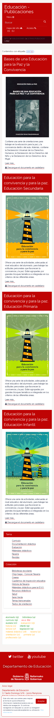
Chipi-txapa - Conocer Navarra (26, 574)
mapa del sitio (13, 28)
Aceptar (41, 701)
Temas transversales (21, 601)
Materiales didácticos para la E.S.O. (28, 587)
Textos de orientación (22, 604)
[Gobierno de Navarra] (27, 676)
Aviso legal (7, 686)
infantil (25, 626)
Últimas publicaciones (37, 39)
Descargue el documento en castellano (25, 167)
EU (13, 31)
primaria (29, 634)
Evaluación (17, 547)
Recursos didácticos (21, 591)
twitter (17, 656)
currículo (12, 620)
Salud (14, 594)
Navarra (15, 554)
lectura (11, 629)
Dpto (6, 39)
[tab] (27, 534)
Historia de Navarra (20, 584)
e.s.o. (26, 620)
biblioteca (28, 617)
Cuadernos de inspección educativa (28, 581)
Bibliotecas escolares (22, 571)
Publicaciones (17, 39)
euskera (11, 623)
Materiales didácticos (22, 551)
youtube (38, 656)
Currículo (16, 541)
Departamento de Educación (27, 666)
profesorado (13, 637)
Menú (9, 17)
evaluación (28, 623)
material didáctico (16, 632)
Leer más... (10, 163)
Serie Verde (17, 597)
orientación (13, 634)
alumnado (12, 617)
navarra (35, 632)
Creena (15, 577)
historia (11, 626)
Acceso (30, 28)
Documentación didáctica (24, 544)
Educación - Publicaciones (18, 9)
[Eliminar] (31, 51)
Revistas (15, 557)
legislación (26, 629)
